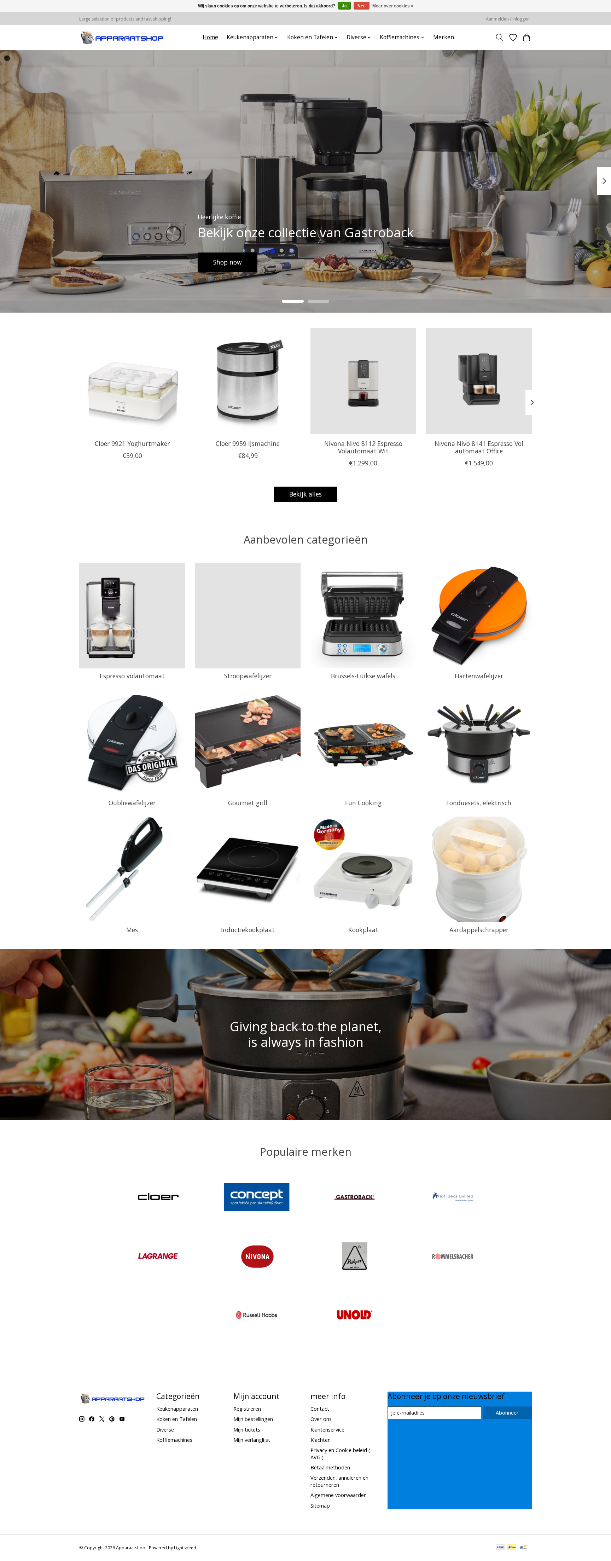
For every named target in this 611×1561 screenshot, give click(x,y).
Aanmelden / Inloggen (508, 19)
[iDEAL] (511, 1547)
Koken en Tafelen (176, 1418)
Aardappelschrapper (478, 929)
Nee (361, 6)
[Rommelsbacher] (452, 1257)
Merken (443, 37)
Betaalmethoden (330, 1467)
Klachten (320, 1439)
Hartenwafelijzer (479, 676)
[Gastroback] (354, 1198)
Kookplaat (363, 929)
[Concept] (256, 1198)
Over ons (321, 1418)
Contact (319, 1408)
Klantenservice (327, 1429)
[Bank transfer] (500, 1547)
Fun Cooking (363, 803)
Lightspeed (185, 1548)
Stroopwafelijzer (248, 676)
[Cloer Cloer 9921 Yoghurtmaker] (132, 381)
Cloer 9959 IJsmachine (248, 443)
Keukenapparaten (177, 1408)
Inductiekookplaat (248, 929)
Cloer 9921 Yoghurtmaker (132, 443)
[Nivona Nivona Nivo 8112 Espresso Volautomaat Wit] (363, 381)
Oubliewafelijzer (132, 803)
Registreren (247, 1408)
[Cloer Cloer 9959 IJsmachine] (248, 381)
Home (210, 37)
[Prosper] (354, 1257)
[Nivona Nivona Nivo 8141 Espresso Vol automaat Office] (479, 381)
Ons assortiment (255, 261)
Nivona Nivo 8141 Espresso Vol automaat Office (479, 447)
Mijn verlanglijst (251, 1439)
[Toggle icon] (499, 37)
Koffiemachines (174, 1439)
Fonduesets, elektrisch (478, 803)
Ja (344, 6)
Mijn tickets (246, 1429)
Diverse (165, 1429)
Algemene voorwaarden (338, 1494)
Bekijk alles (305, 494)
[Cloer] (158, 1198)
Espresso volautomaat (132, 676)
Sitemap (320, 1505)
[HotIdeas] (452, 1198)
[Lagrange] (158, 1257)
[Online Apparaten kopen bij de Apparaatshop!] (122, 37)
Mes (132, 929)
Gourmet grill (247, 803)
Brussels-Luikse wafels (363, 676)
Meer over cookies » (392, 6)
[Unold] (354, 1316)
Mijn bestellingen (253, 1418)
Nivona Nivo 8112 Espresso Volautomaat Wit (363, 447)
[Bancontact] (523, 1547)
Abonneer (507, 1412)
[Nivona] (256, 1257)
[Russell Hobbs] (256, 1316)
